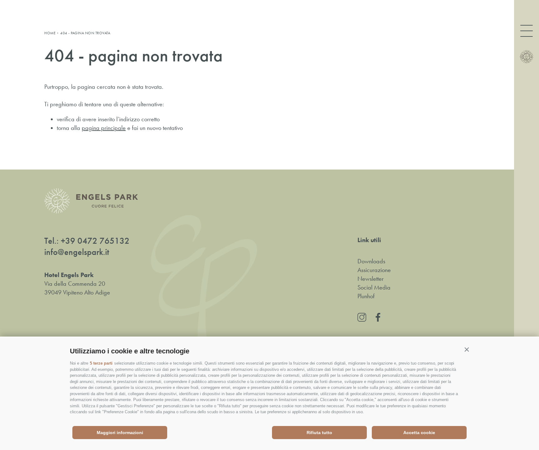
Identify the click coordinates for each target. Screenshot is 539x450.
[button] (466, 349)
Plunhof (366, 296)
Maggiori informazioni (120, 432)
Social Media (374, 287)
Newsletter (370, 278)
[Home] (526, 56)
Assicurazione (374, 270)
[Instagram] (361, 317)
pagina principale (104, 128)
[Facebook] (378, 317)
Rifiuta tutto (319, 432)
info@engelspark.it (76, 252)
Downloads (371, 261)
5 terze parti (101, 363)
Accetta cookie (419, 432)
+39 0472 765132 (95, 241)
